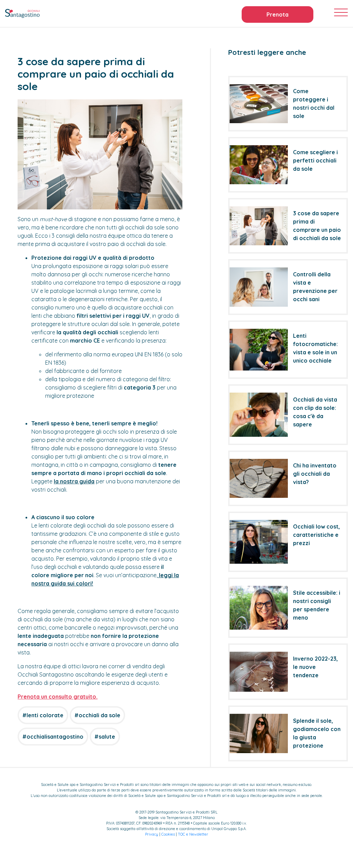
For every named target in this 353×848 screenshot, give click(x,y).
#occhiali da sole (97, 715)
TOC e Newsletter (193, 834)
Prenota (277, 14)
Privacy (151, 834)
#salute (104, 736)
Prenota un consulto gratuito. (58, 696)
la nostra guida (74, 481)
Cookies (168, 834)
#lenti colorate (42, 715)
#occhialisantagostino (52, 736)
